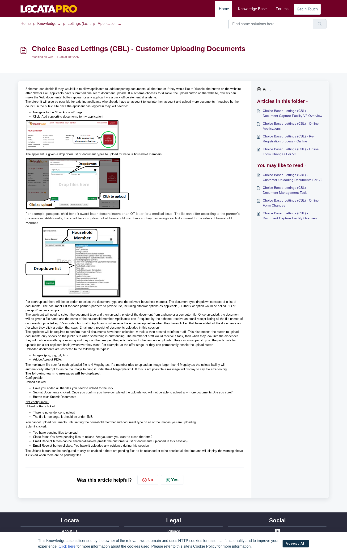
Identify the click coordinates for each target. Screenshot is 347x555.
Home (224, 9)
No (150, 479)
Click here (67, 546)
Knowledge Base (252, 9)
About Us (69, 531)
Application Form (112, 24)
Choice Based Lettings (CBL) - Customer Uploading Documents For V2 (292, 177)
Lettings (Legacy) (82, 24)
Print (267, 90)
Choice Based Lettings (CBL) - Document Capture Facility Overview (290, 215)
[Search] (319, 24)
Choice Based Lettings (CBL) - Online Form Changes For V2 (291, 151)
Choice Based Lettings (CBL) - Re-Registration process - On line (288, 138)
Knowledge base (51, 24)
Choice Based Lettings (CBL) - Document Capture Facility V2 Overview (292, 113)
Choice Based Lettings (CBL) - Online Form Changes (291, 202)
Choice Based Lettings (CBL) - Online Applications (291, 126)
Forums (282, 9)
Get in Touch (307, 9)
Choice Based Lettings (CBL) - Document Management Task (285, 190)
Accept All (296, 543)
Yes (174, 479)
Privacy (173, 531)
